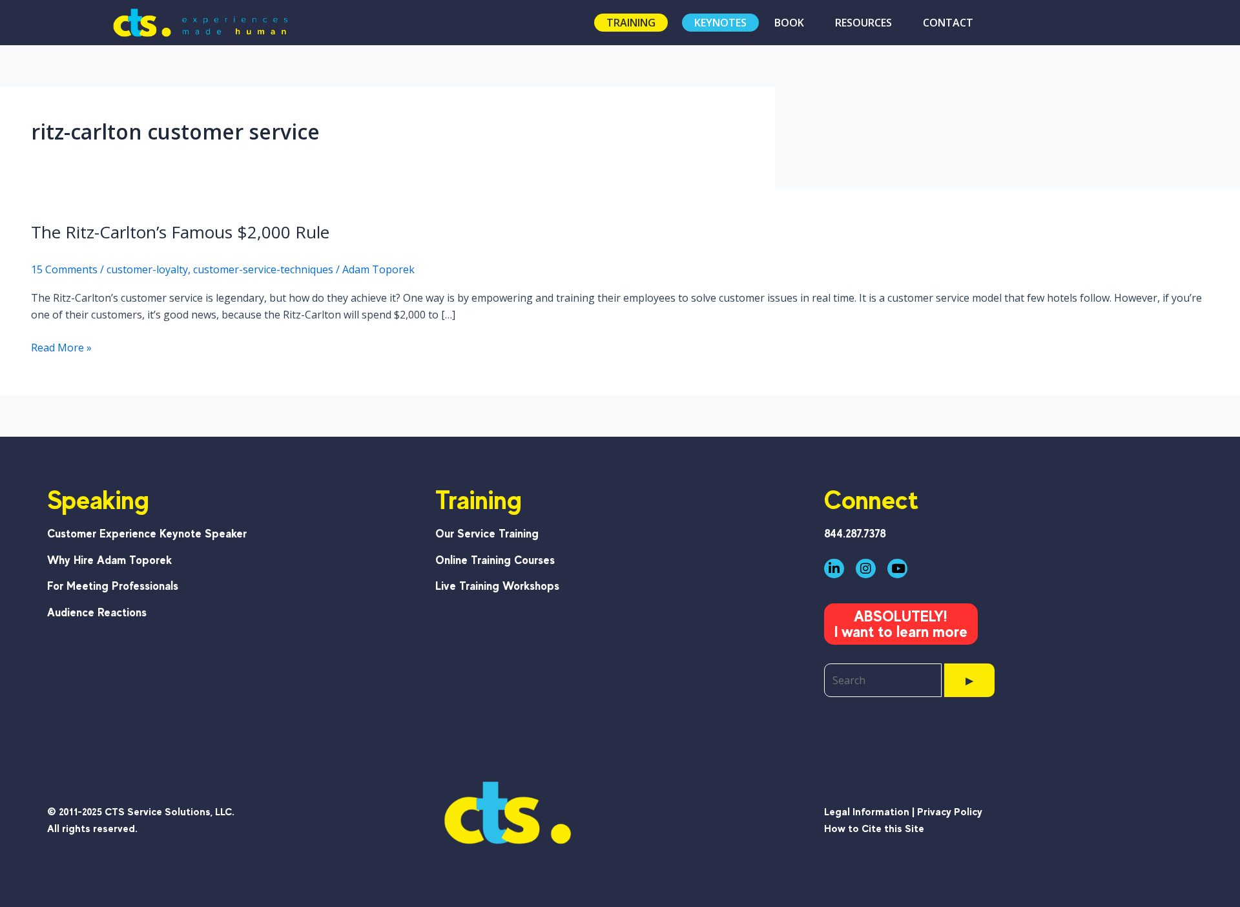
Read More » (61, 348)
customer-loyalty (147, 269)
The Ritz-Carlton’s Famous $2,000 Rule (180, 232)
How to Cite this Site (874, 828)
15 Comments (64, 269)
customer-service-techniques (263, 269)
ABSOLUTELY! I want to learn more (900, 623)
